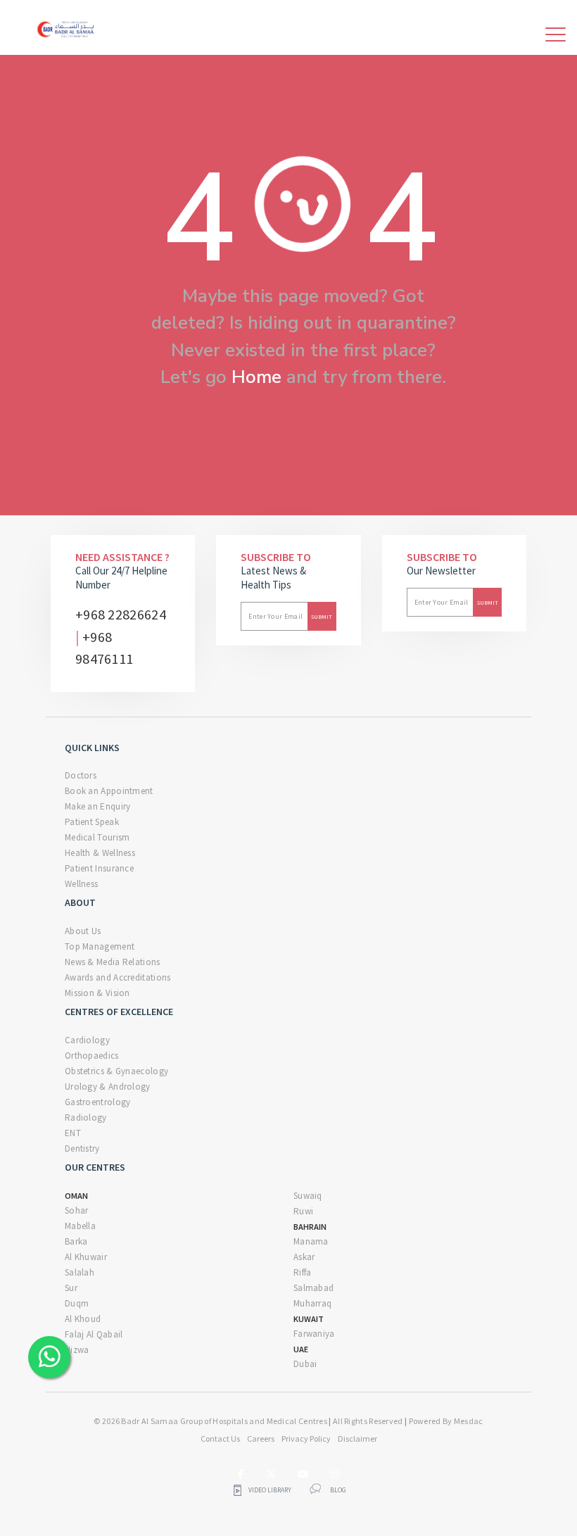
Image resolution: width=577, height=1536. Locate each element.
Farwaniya (314, 1334)
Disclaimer (357, 1438)
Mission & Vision (97, 993)
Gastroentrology (98, 1102)
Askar (304, 1257)
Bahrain (309, 1226)
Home (256, 377)
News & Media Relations (112, 962)
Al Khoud (83, 1319)
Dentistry (82, 1148)
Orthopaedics (92, 1056)
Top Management (99, 946)
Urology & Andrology (108, 1087)
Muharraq (312, 1303)
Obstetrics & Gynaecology (116, 1071)
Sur (71, 1288)
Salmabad (313, 1288)
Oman (76, 1195)
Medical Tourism (97, 837)
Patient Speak (92, 822)
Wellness (81, 884)
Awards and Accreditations (118, 977)
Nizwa (77, 1350)
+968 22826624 (120, 614)
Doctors (80, 775)
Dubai (305, 1364)
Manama (311, 1241)
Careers (260, 1438)
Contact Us (220, 1438)
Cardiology (87, 1040)
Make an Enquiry (98, 806)
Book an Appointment (109, 791)
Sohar (77, 1210)
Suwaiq (307, 1196)
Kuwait (308, 1319)
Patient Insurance (99, 868)
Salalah (79, 1272)
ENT (73, 1133)
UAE (300, 1349)
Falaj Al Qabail (94, 1334)
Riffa (302, 1272)
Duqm (77, 1303)
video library (269, 1490)
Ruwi (303, 1211)
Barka (76, 1241)
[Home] (67, 27)
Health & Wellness (100, 853)
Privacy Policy (306, 1438)
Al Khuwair (86, 1257)
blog (338, 1490)
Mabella (80, 1226)
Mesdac (468, 1421)
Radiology (86, 1117)
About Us (83, 931)
